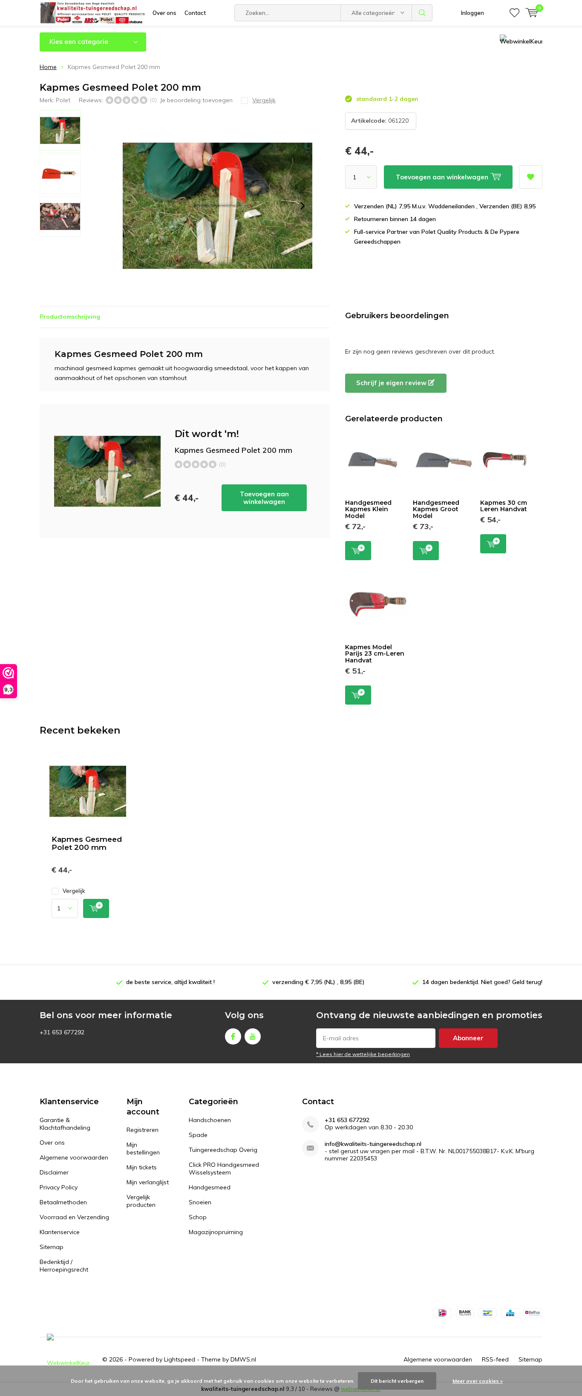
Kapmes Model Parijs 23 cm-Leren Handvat (374, 653)
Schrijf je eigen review (392, 383)
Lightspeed (179, 1359)
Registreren (142, 1130)
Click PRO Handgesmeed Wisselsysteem (224, 1168)
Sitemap (51, 1247)
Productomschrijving (70, 316)
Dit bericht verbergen (397, 1381)
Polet (63, 100)
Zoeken (422, 12)
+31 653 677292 (347, 1120)
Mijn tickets (142, 1167)
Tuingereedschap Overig (223, 1150)
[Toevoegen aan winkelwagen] (96, 908)
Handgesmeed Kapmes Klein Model (368, 509)
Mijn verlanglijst (148, 1182)
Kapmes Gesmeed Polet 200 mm (87, 843)
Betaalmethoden (63, 1202)
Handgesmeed (209, 1187)
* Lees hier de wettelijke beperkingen (363, 1054)
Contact (195, 12)
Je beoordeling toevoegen (196, 100)
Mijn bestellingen (143, 1148)
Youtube (253, 1036)
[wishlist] (514, 13)
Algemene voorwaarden (74, 1157)
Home (48, 67)
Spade (198, 1135)
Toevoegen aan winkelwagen (264, 498)
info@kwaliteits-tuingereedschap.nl (373, 1144)
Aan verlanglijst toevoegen (530, 177)
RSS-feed (495, 1359)
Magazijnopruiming (216, 1232)
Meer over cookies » (477, 1381)
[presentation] (302, 206)
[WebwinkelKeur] (68, 1359)
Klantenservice (60, 1232)
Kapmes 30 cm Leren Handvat (503, 506)
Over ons (164, 12)
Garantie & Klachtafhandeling (65, 1123)
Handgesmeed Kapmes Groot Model (436, 509)
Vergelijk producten (141, 1201)
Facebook (233, 1036)
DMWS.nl (243, 1359)
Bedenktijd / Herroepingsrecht (64, 1265)
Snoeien (200, 1202)
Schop (198, 1217)
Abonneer (468, 1038)
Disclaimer (54, 1172)
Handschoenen (210, 1120)
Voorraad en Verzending (74, 1217)
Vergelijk (74, 890)
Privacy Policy (59, 1187)
